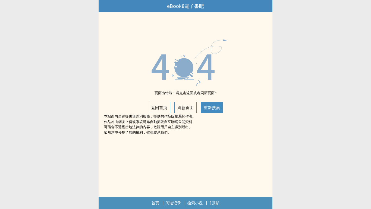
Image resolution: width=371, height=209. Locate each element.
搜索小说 (195, 202)
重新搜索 (212, 107)
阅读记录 (173, 202)
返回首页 (159, 107)
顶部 (215, 202)
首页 (155, 202)
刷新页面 (185, 107)
